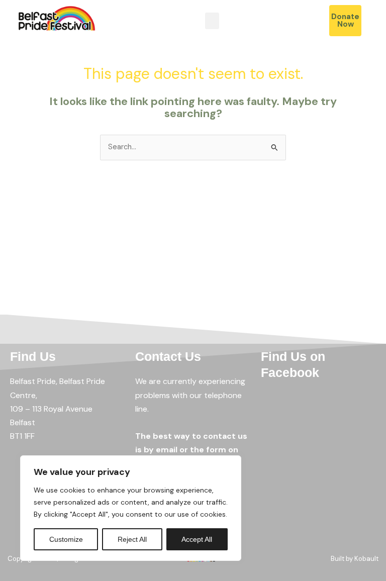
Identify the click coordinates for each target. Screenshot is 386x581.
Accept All (196, 539)
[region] (130, 508)
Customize (66, 539)
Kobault (366, 558)
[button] (212, 21)
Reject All (132, 539)
